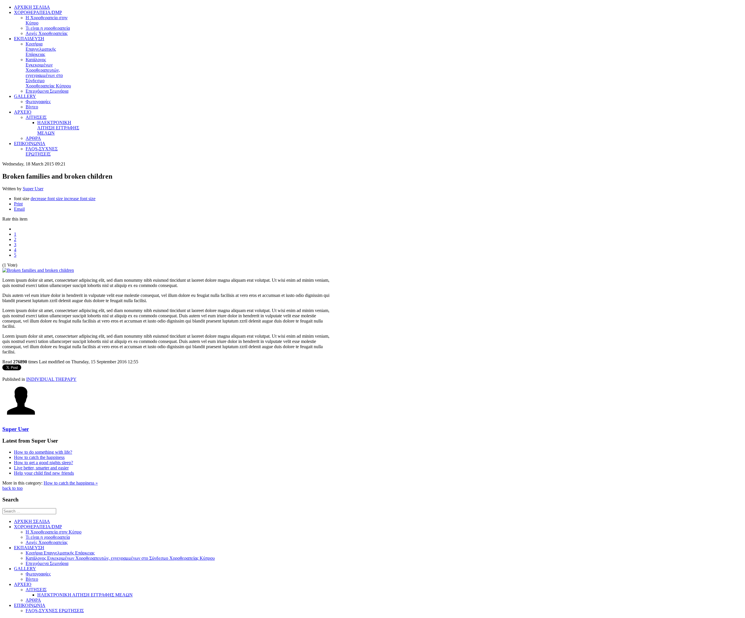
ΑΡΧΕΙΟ (22, 584)
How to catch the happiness (39, 457)
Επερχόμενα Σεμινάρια (47, 563)
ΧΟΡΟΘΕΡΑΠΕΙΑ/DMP (38, 526)
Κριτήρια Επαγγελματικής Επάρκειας (60, 552)
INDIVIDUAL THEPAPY (51, 379)
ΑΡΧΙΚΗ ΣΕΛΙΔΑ (32, 521)
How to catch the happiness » (71, 482)
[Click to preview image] (38, 270)
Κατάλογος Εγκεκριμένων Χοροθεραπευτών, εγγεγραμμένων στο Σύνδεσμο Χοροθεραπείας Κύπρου (120, 558)
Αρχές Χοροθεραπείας (47, 542)
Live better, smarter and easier (41, 467)
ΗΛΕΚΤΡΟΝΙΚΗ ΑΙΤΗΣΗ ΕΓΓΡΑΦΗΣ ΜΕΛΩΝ (85, 594)
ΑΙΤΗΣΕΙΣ (36, 589)
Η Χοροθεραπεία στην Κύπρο (53, 531)
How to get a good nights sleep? (43, 462)
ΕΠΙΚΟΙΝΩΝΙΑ (29, 605)
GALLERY (25, 568)
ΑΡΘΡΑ (33, 600)
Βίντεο (32, 579)
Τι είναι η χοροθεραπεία (48, 537)
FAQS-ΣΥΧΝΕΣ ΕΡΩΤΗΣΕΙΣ (55, 610)
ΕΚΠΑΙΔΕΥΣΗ (29, 547)
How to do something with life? (43, 452)
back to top (12, 488)
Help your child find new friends (44, 473)
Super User (33, 188)
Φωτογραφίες (38, 573)
